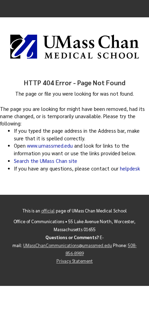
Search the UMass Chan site (45, 161)
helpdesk (130, 168)
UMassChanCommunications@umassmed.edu (67, 245)
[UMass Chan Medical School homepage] (74, 46)
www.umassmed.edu (50, 145)
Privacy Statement (74, 261)
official (48, 210)
